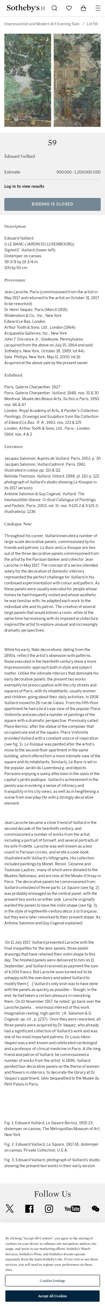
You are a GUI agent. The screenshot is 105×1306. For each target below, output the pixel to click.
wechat (95, 1209)
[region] (52, 1264)
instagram (49, 1209)
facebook (29, 1209)
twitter (10, 1208)
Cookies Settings (52, 1280)
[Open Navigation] (98, 8)
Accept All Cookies (52, 1296)
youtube (72, 1209)
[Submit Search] (54, 8)
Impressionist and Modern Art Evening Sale (41, 24)
